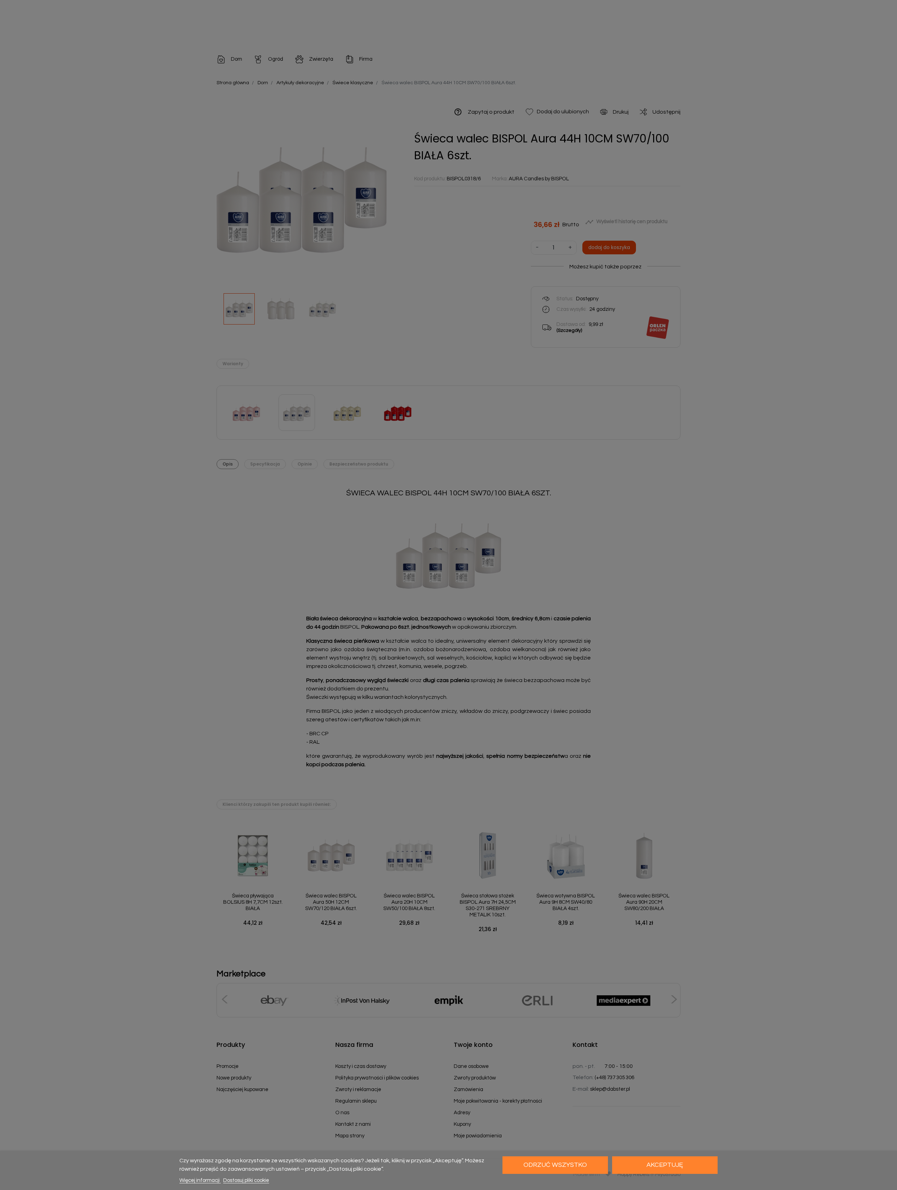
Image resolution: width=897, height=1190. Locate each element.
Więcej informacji (200, 1180)
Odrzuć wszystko (555, 1165)
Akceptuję (664, 1165)
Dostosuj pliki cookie (246, 1180)
